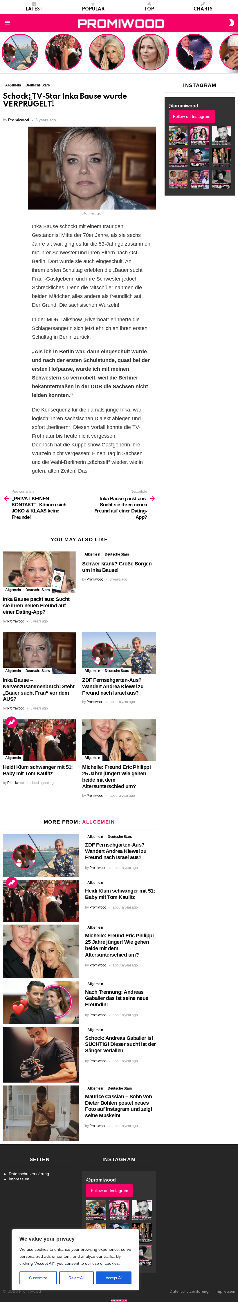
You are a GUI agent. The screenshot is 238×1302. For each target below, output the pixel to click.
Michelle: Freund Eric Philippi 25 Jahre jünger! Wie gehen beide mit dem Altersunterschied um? (108, 53)
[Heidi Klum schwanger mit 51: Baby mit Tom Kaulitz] (39, 740)
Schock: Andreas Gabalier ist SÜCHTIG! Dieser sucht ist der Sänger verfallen (120, 1044)
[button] (178, 135)
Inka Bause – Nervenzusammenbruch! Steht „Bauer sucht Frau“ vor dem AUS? (38, 689)
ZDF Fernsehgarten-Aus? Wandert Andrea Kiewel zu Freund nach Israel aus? (19, 55)
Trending (11, 722)
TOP (149, 9)
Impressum (19, 1179)
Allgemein (13, 590)
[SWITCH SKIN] (231, 23)
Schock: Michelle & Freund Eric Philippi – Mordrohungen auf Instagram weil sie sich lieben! (193, 53)
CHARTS (203, 9)
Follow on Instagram (191, 116)
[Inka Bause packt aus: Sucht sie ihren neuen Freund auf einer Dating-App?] (39, 572)
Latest (34, 9)
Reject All (76, 1278)
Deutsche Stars (38, 590)
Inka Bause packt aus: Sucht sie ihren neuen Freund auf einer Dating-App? (36, 605)
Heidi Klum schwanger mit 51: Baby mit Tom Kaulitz (63, 59)
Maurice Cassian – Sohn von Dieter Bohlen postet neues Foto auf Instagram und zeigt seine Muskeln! (118, 1106)
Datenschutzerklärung (29, 1173)
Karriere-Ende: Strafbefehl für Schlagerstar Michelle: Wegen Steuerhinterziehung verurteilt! (151, 55)
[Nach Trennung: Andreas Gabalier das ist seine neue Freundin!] (41, 1002)
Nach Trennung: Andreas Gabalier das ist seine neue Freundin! (116, 998)
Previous (3, 52)
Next (235, 52)
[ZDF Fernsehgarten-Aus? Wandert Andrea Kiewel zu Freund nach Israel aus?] (119, 653)
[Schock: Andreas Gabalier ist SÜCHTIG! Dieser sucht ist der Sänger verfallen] (41, 1055)
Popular (93, 9)
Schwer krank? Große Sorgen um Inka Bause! (117, 567)
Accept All (114, 1278)
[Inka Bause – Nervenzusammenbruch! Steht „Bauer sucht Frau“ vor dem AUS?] (39, 653)
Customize (38, 1278)
